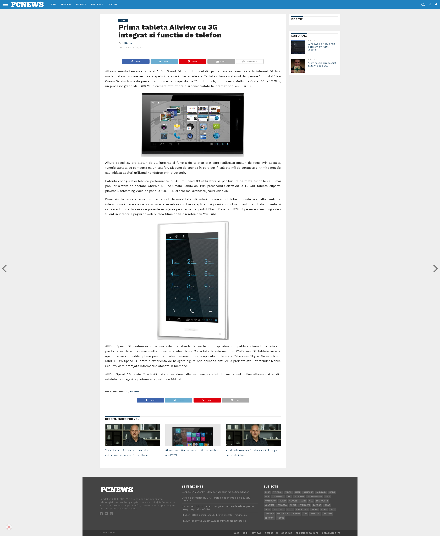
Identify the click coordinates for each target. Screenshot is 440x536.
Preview (66, 4)
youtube (269, 505)
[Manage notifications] (9, 527)
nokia (324, 509)
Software (282, 514)
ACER (267, 509)
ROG (289, 496)
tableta (282, 505)
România (327, 514)
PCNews (127, 43)
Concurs (315, 514)
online (314, 509)
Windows (305, 505)
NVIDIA (282, 501)
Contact (286, 533)
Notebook (270, 501)
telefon (277, 492)
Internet (299, 496)
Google (293, 501)
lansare (269, 514)
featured (278, 509)
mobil (332, 492)
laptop (317, 505)
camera (296, 514)
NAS (332, 509)
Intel (297, 492)
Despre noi (271, 533)
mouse (280, 518)
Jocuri (112, 4)
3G (126, 391)
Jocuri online (314, 496)
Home (236, 533)
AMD (327, 496)
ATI (305, 514)
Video (288, 492)
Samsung (308, 492)
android (321, 492)
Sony (303, 501)
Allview (134, 391)
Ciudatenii (301, 509)
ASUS (267, 492)
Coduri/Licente (331, 533)
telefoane (278, 496)
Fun (267, 496)
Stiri (53, 4)
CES (311, 501)
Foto (290, 509)
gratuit (269, 518)
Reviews (81, 4)
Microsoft (322, 501)
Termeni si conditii (307, 533)
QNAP (327, 505)
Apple (293, 505)
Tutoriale (97, 4)
